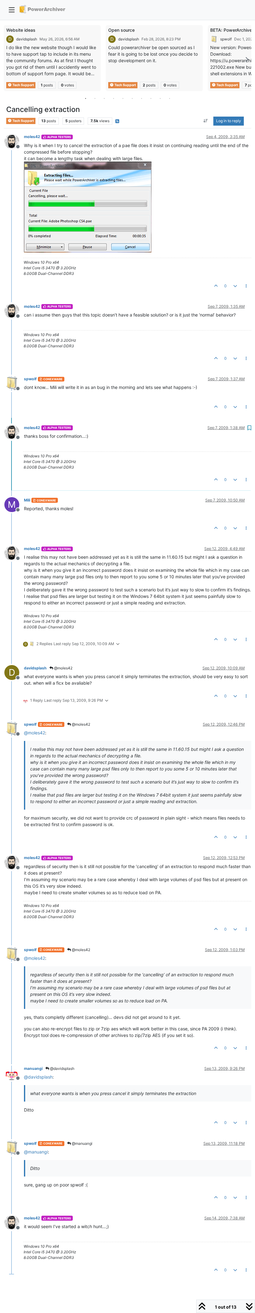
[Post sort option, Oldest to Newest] (206, 121)
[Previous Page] (8, 59)
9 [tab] (160, 98)
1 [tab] (85, 98)
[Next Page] (246, 59)
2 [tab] (95, 98)
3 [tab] (104, 98)
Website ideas (20, 30)
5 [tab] (123, 98)
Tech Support (23, 85)
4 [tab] (113, 98)
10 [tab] (169, 98)
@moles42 (62, 668)
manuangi (33, 1068)
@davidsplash (61, 1068)
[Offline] (14, 140)
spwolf (226, 39)
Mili (27, 500)
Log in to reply (228, 120)
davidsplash (26, 39)
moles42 (32, 136)
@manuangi (81, 1143)
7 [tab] (141, 98)
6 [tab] (132, 98)
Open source (121, 30)
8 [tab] (151, 98)
